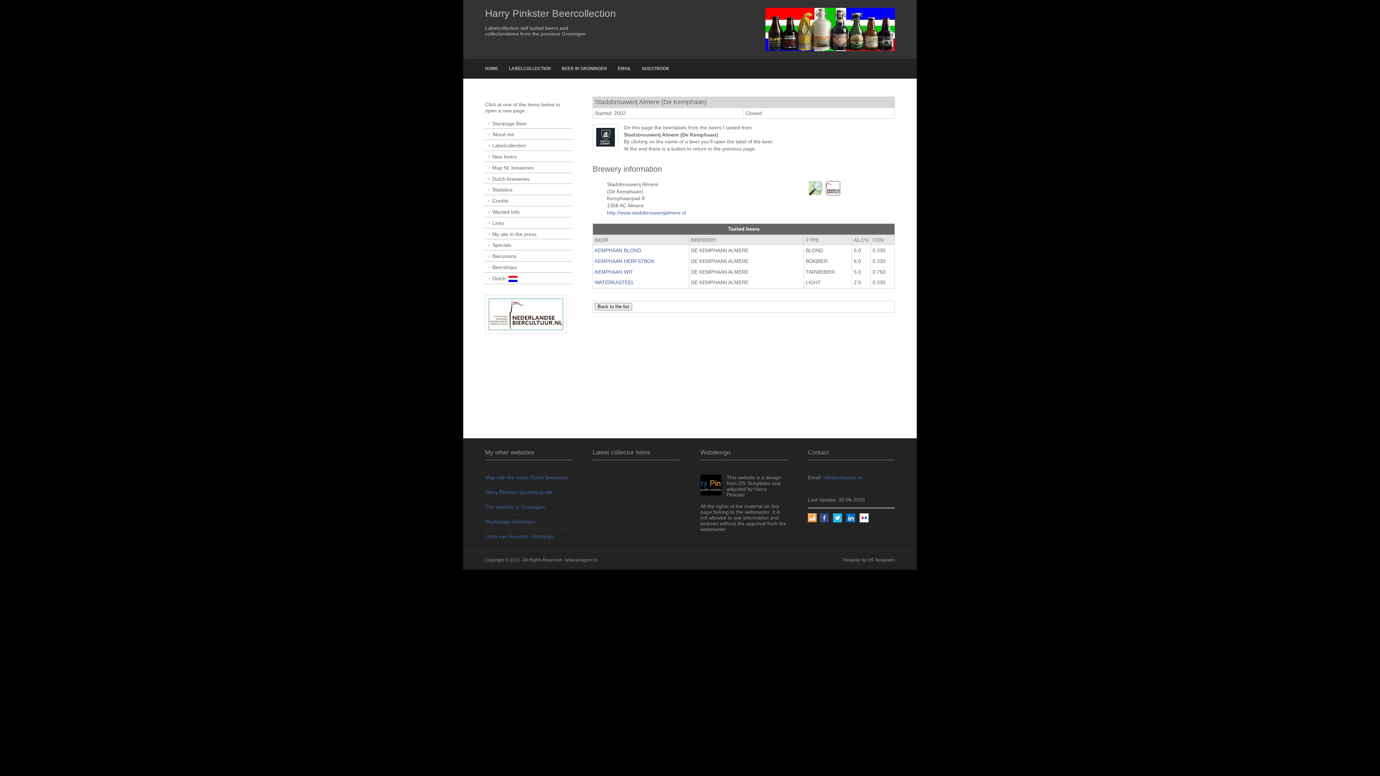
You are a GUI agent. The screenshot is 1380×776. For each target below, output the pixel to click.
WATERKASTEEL (614, 282)
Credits (500, 201)
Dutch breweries (510, 179)
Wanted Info (506, 212)
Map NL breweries (513, 168)
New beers (504, 157)
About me (503, 134)
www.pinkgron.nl (581, 560)
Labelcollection (530, 68)
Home (491, 68)
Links (498, 223)
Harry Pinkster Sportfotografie (519, 492)
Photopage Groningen (510, 522)
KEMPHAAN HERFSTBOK (624, 261)
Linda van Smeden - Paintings (519, 536)
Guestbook (656, 68)
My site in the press (514, 234)
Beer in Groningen (584, 68)
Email (624, 68)
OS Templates (881, 560)
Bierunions (504, 256)
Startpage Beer (509, 123)
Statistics (502, 190)
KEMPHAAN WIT (614, 272)
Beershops (504, 267)
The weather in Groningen (515, 507)
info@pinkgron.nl (842, 477)
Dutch (500, 278)
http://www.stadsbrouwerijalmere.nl (646, 213)
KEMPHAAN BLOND (618, 250)
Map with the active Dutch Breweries (526, 477)
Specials (501, 245)
